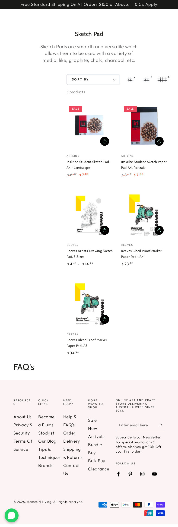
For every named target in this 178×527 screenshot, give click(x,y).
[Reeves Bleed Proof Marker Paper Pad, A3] (90, 304)
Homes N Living (39, 502)
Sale (92, 420)
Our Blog (47, 441)
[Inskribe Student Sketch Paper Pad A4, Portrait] (144, 126)
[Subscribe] (162, 425)
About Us (22, 416)
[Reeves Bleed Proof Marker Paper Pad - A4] (144, 215)
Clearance (98, 469)
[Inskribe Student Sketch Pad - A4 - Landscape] (90, 126)
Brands (45, 465)
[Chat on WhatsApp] (12, 515)
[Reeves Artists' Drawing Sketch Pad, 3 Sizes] (90, 215)
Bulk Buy (96, 460)
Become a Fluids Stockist (46, 425)
